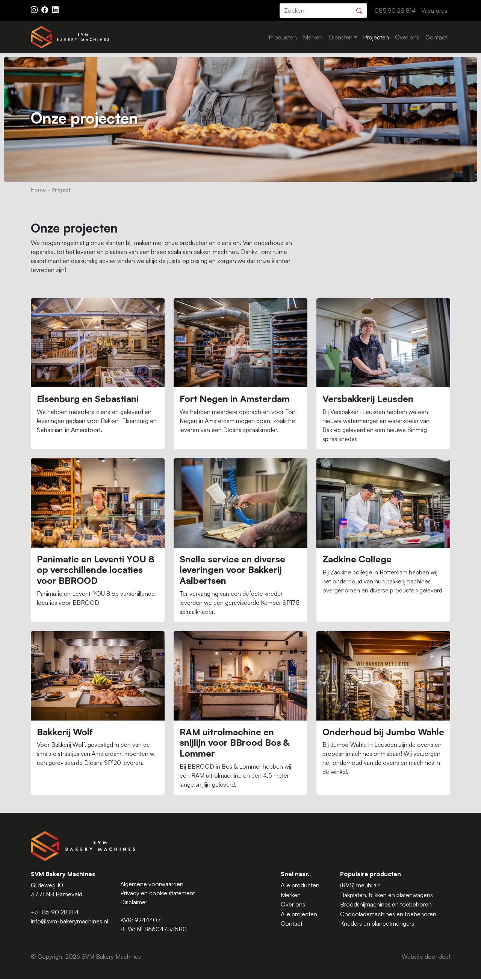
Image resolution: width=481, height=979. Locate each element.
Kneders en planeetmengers (377, 923)
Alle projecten (299, 914)
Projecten (376, 37)
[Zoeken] (359, 10)
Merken (313, 37)
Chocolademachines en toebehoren (388, 914)
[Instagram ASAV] (35, 9)
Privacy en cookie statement (157, 893)
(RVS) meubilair (360, 885)
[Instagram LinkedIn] (55, 9)
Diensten (340, 37)
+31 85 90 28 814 (55, 912)
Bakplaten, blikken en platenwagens (386, 895)
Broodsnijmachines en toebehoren (386, 904)
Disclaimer (133, 902)
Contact (436, 37)
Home (38, 189)
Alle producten (300, 885)
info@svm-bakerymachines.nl (69, 921)
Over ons (407, 37)
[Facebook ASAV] (45, 9)
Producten (283, 37)
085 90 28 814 (395, 10)
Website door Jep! (426, 956)
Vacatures (434, 10)
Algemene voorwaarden (151, 884)
